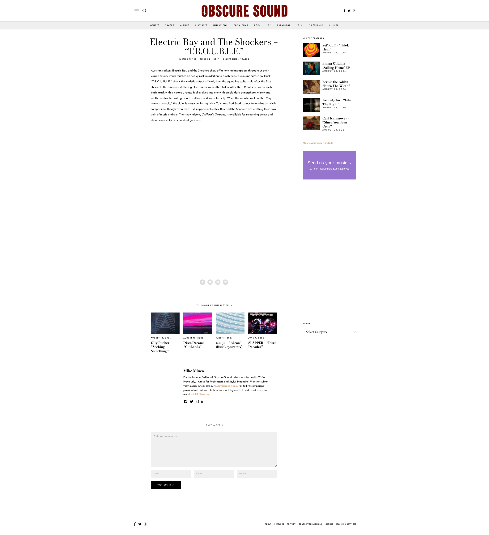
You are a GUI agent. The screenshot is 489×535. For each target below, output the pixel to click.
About (268, 524)
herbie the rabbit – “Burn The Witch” (336, 83)
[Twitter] (349, 10)
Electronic (316, 25)
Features (279, 524)
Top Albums (241, 25)
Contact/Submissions (310, 524)
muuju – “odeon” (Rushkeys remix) (229, 344)
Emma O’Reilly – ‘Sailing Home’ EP (336, 65)
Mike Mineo (189, 59)
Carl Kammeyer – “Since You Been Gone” (336, 122)
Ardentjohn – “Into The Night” (336, 101)
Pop (269, 25)
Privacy (291, 524)
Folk (300, 25)
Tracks (169, 25)
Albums (184, 25)
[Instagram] (354, 10)
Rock (257, 25)
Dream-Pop (284, 25)
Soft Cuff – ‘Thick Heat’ (335, 47)
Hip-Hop (334, 25)
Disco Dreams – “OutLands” (195, 344)
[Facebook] (344, 10)
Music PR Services (346, 524)
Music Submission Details (318, 143)
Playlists (201, 25)
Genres (154, 25)
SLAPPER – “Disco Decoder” (262, 344)
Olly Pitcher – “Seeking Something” (161, 346)
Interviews (220, 25)
